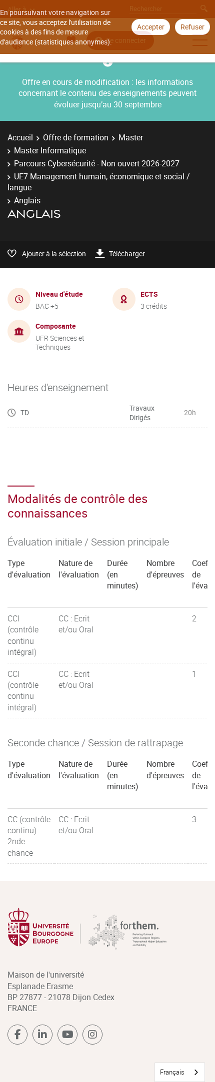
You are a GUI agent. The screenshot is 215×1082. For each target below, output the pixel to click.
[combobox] (179, 1072)
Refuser (192, 26)
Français (172, 1072)
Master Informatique (50, 150)
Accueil (20, 137)
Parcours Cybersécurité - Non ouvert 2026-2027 (97, 163)
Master (130, 137)
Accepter (150, 26)
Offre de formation (75, 137)
